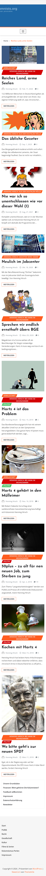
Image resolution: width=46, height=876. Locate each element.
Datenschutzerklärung (12, 800)
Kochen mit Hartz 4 (19, 647)
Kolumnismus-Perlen (10, 851)
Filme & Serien (8, 846)
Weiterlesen (8, 106)
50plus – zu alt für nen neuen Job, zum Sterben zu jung (22, 571)
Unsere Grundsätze (11, 783)
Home (5, 41)
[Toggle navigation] (23, 31)
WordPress (37, 869)
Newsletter (8, 804)
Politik (4, 830)
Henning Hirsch (12, 89)
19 (37, 582)
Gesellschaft (7, 838)
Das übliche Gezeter (20, 139)
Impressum (8, 796)
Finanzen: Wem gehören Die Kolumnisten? (21, 788)
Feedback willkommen (12, 792)
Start (4, 825)
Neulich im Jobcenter (21, 262)
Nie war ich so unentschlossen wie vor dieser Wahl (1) (22, 201)
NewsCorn (16, 872)
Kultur (4, 842)
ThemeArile (29, 872)
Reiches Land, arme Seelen (21, 41)
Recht (4, 834)
